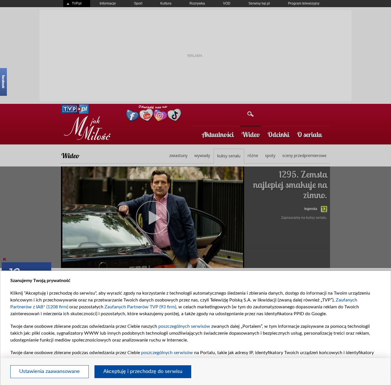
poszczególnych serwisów (184, 326)
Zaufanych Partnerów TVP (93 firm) (140, 307)
